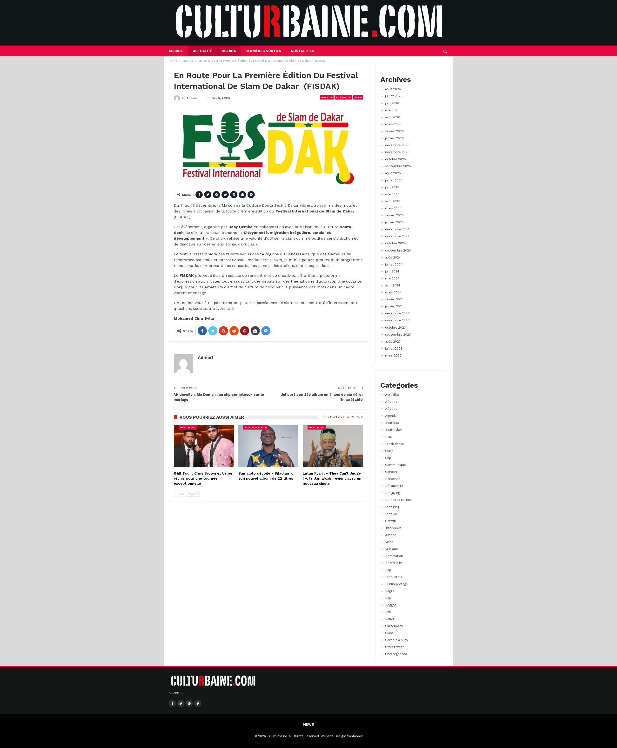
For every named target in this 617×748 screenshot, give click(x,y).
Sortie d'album (256, 427)
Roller (389, 619)
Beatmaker (393, 429)
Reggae (390, 605)
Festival (391, 514)
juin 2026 (392, 103)
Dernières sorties (263, 51)
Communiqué (395, 465)
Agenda (229, 51)
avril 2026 (392, 117)
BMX (388, 437)
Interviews (393, 528)
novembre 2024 (397, 236)
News (308, 724)
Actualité (202, 51)
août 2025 (393, 173)
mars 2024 (393, 292)
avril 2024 (392, 285)
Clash (389, 451)
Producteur (393, 577)
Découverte (394, 486)
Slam (358, 97)
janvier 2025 (394, 222)
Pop (388, 570)
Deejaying (392, 493)
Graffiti (390, 521)
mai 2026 (392, 110)
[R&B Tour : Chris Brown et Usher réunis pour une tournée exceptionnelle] (204, 446)
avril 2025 (392, 201)
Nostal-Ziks (302, 51)
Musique (391, 549)
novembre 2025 (397, 152)
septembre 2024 (398, 250)
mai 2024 (392, 278)
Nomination (394, 556)
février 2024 (394, 299)
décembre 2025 (397, 145)
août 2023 (393, 341)
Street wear (394, 647)
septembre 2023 (398, 334)
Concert (391, 472)
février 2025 (394, 215)
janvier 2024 (394, 306)
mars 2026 (393, 124)
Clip (388, 458)
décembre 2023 (397, 313)
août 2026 (393, 89)
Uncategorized (396, 654)
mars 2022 (393, 355)
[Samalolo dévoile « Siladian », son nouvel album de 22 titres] (268, 446)
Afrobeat (392, 402)
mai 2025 (392, 194)
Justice (390, 535)
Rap (388, 598)
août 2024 (393, 257)
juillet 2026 (393, 96)
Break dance (394, 444)
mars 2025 (393, 208)
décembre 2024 (397, 229)
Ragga (389, 591)
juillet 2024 (393, 264)
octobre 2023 (395, 327)
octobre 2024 (395, 243)
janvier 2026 (394, 138)
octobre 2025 (395, 159)
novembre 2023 (397, 320)
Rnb (388, 612)
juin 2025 (392, 187)
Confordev (355, 736)
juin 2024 (392, 271)
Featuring (392, 507)
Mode (389, 542)
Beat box (392, 422)
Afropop (391, 408)
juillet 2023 (393, 348)
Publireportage (396, 584)
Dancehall (392, 479)
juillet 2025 (393, 180)
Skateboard (394, 626)
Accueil (176, 51)
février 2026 (394, 131)
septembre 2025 (398, 166)
